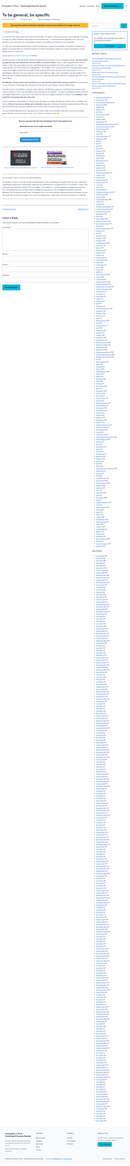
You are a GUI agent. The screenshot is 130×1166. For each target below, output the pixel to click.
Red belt (98, 451)
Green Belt (99, 294)
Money (98, 376)
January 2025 (100, 602)
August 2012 (100, 963)
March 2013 (99, 946)
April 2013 (99, 944)
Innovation (99, 311)
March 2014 (99, 917)
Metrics (98, 369)
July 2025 (99, 587)
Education (99, 240)
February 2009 (100, 1065)
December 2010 (101, 1012)
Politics (98, 422)
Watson (98, 532)
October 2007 (100, 1104)
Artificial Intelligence (103, 127)
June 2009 (99, 1055)
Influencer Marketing (102, 308)
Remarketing (100, 454)
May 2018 (99, 796)
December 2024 (101, 604)
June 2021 (99, 706)
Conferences (100, 194)
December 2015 (101, 866)
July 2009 (99, 1053)
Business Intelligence (103, 173)
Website (5, 275)
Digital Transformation (103, 228)
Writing (98, 541)
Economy (99, 238)
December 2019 (101, 750)
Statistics (99, 488)
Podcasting (99, 420)
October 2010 (100, 1016)
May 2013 (99, 941)
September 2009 (101, 1048)
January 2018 (100, 806)
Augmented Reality (102, 136)
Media (98, 364)
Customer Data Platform (103, 207)
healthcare (99, 301)
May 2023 (99, 650)
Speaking (99, 485)
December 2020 (101, 721)
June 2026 (99, 561)
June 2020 (99, 735)
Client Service (100, 182)
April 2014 (99, 915)
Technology (99, 498)
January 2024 (100, 631)
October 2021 (100, 696)
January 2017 (100, 835)
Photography (100, 408)
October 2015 (100, 871)
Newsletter (99, 391)
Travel (98, 512)
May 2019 (99, 767)
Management (100, 347)
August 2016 (100, 847)
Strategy (98, 493)
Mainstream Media (102, 345)
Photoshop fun (100, 410)
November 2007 (101, 1101)
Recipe (98, 449)
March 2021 (99, 713)
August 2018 (100, 788)
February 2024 (100, 629)
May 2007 (99, 1116)
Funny (98, 267)
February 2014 (100, 919)
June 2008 (99, 1084)
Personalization (101, 405)
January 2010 (100, 1038)
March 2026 (99, 568)
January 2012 (100, 980)
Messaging (99, 367)
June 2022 (99, 677)
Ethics (98, 248)
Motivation (99, 379)
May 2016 (99, 854)
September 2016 (101, 844)
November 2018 (101, 781)
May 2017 (99, 825)
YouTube (98, 546)
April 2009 (99, 1060)
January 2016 (100, 864)
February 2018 (100, 803)
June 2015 (99, 881)
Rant (97, 444)
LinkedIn (99, 335)
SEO (97, 476)
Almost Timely (100, 114)
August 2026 (100, 556)
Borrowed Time (101, 161)
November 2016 (101, 839)
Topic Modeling (101, 507)
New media (99, 386)
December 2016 (101, 837)
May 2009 (99, 1058)
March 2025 (99, 597)
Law (97, 328)
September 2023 (101, 641)
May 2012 (99, 970)
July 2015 (99, 878)
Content (98, 197)
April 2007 (99, 1118)
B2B (97, 141)
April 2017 (99, 827)
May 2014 (99, 912)
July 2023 (99, 645)
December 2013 (101, 924)
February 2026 (100, 570)
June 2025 (99, 590)
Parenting (99, 401)
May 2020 (99, 738)
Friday (98, 262)
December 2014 (101, 895)
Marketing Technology (103, 357)
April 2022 (99, 682)
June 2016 (99, 852)
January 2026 (100, 573)
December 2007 (101, 1099)
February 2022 (100, 687)
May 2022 (99, 679)
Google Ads (99, 279)
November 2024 (101, 607)
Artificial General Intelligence (105, 124)
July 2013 (99, 936)
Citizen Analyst (101, 180)
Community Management (104, 192)
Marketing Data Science (103, 355)
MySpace (99, 384)
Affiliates (99, 107)
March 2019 (99, 772)
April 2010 (99, 1031)
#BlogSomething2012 (103, 97)
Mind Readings (100, 371)
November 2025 (101, 578)
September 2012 (101, 961)
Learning (99, 333)
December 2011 (101, 983)
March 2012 (99, 975)
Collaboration (100, 190)
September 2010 (101, 1019)
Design (98, 226)
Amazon (98, 117)
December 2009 (101, 1041)
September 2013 (101, 932)
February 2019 (100, 774)
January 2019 (100, 776)
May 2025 (99, 592)
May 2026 (99, 563)
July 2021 (99, 704)
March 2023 (99, 655)
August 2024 (100, 614)
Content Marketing (102, 199)
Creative (98, 204)
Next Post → (83, 209)
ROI (97, 464)
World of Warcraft (101, 539)
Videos (98, 527)
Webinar (98, 534)
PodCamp (99, 417)
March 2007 (99, 1121)
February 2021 (100, 716)
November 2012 (101, 956)
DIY (97, 233)
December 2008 (101, 1070)
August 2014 (100, 905)
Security (98, 473)
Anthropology (100, 122)
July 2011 (99, 995)
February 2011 (100, 1007)
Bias (97, 146)
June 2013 (99, 939)
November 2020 (101, 723)
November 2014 (101, 898)
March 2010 (99, 1033)
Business (99, 170)
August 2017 (100, 818)
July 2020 (99, 733)
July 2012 (99, 965)
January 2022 (100, 689)
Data (97, 216)
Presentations (100, 430)
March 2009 (99, 1062)
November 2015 (101, 868)
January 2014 (100, 922)
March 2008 (99, 1092)
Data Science (100, 219)
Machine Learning (101, 342)
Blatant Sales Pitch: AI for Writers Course (105, 72)
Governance (100, 291)
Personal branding (102, 403)
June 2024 (99, 619)
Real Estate (99, 447)
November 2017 (101, 810)
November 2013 (101, 927)
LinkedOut (99, 337)
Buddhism (99, 165)
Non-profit (99, 396)
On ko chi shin (100, 398)
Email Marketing (101, 243)
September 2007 (101, 1106)
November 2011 (101, 985)
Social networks (101, 483)
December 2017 (101, 808)
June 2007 (99, 1113)
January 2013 (100, 951)
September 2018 (101, 786)
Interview (99, 316)
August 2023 (100, 643)
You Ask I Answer (101, 544)
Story (97, 490)
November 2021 (101, 694)
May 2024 (99, 621)
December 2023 (101, 633)
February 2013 (100, 949)
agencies (99, 110)
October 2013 (100, 929)
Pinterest (99, 413)
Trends (98, 514)
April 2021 (99, 711)
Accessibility (100, 100)
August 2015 (100, 876)
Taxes (98, 495)
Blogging (48, 19)
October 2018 (100, 784)
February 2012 (100, 978)
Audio (98, 134)
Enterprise (99, 245)
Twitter (98, 517)
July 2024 (99, 616)
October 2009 (100, 1046)
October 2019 (100, 755)
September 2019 (101, 757)
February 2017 (100, 832)
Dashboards (100, 214)
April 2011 (99, 1002)
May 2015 (99, 883)
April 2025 (99, 594)
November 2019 (101, 752)
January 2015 (100, 893)
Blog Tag (98, 148)
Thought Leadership (102, 502)
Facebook (99, 253)
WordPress (57, 1159)
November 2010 (101, 1014)
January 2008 (100, 1096)
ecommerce (100, 236)
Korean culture (101, 325)
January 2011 (100, 1009)
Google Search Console (103, 287)
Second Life (100, 471)
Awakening (41, 19)
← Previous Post (9, 209)
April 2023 (99, 653)
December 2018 (101, 779)
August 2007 (100, 1109)
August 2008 (100, 1080)
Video (98, 524)
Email (5, 264)
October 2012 (100, 958)
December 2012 (101, 953)
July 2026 (99, 558)
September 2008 (101, 1077)
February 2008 (100, 1094)
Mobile (98, 374)
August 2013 (100, 934)
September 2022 (101, 670)
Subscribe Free (110, 46)
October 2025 (100, 580)
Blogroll (98, 153)
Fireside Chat (100, 258)
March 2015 (99, 888)
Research (99, 459)
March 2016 (99, 859)
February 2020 (100, 745)
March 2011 (99, 1004)
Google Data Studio (102, 284)
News (98, 388)
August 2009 (100, 1050)
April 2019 (99, 769)
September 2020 (101, 728)
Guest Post (99, 296)
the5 (97, 500)
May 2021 (99, 709)
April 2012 (99, 973)
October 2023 (100, 638)
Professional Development (104, 437)
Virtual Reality (100, 529)
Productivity (100, 435)
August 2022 (100, 672)
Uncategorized (100, 519)
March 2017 (99, 830)
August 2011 (100, 992)
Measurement (100, 362)
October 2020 (100, 725)
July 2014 (99, 907)
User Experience (101, 522)
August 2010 (100, 1021)
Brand (98, 163)
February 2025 (100, 599)
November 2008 (101, 1072)
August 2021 (100, 701)
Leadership (99, 330)
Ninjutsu (99, 393)
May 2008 (99, 1087)
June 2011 (99, 997)
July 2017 (99, 820)
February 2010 (100, 1036)
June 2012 (99, 968)
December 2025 (101, 575)
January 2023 (100, 660)
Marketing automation (103, 352)
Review (98, 461)
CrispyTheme (68, 1159)
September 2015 (101, 873)
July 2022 (99, 675)
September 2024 (101, 611)
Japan (98, 318)
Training (98, 510)
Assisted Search (101, 129)
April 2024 (99, 624)
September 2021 (101, 699)
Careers (98, 175)
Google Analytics (101, 282)
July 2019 (99, 762)
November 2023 (101, 636)
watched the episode (20, 56)
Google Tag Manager (102, 289)
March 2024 (99, 626)
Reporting (99, 456)
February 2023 (100, 658)
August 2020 (100, 730)
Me (97, 359)
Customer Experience (103, 209)
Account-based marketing (104, 102)
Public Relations (101, 439)
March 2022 (99, 684)
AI (97, 112)
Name (5, 254)
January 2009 (100, 1067)
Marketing (99, 350)
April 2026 (99, 565)
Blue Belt (99, 156)
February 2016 (100, 861)
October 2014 (100, 900)
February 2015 (100, 890)
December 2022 (101, 662)
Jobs (97, 323)
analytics (99, 119)
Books (98, 158)
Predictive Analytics (102, 425)
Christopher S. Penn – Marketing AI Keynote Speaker (24, 6)
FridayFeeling (100, 265)
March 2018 (99, 801)
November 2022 (101, 665)
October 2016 (100, 842)
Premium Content (101, 427)
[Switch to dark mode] (126, 6)
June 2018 (99, 793)
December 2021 (101, 691)
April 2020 (99, 740)
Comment (7, 227)
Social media (100, 481)
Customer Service (101, 211)
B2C (97, 143)
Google (98, 277)
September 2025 (101, 582)
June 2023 (99, 648)
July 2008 (99, 1082)
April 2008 (99, 1089)
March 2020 (99, 742)
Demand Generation (102, 224)
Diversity (99, 231)
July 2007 (99, 1111)
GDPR (98, 272)
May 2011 (99, 1000)
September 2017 (101, 815)
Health (98, 299)
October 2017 (100, 813)
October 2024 (100, 609)
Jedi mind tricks (101, 320)
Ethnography (100, 250)
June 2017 (99, 822)
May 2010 (99, 1029)
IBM (97, 304)
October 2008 (100, 1075)
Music (98, 381)
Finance (98, 255)
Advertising (99, 105)
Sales (98, 466)
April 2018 (99, 798)
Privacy (98, 432)
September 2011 (101, 990)
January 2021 (100, 718)
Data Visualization (102, 221)
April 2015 (99, 885)
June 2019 (99, 764)
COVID (98, 202)
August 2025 (100, 585)
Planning (99, 415)
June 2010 (99, 1026)
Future (98, 270)
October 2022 (100, 667)
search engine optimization (104, 468)
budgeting (99, 168)
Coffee (98, 187)
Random (98, 442)
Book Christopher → (112, 6)
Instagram (99, 313)
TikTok (98, 505)
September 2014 (101, 903)
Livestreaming (100, 340)
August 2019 (100, 759)
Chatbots (99, 177)
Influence (99, 306)
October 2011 (100, 987)
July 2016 (99, 849)
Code (97, 185)
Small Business (101, 478)
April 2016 (99, 856)
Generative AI (100, 274)
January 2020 (100, 747)
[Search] (123, 25)
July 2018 (99, 791)
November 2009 (101, 1043)
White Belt (99, 536)
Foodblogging (56, 19)
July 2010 (99, 1024)
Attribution (99, 131)
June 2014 (99, 910)
